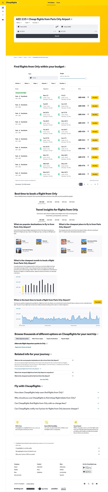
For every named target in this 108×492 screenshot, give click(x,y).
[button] (3, 2)
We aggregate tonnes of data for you (26, 451)
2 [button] (84, 184)
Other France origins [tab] (37, 338)
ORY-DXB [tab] (41, 202)
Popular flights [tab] (65, 338)
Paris (30, 57)
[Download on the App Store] (87, 471)
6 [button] (95, 184)
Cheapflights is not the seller (24, 448)
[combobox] (19, 22)
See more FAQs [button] (44, 379)
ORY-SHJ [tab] (64, 202)
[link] (84, 484)
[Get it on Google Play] (87, 467)
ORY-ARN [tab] (49, 202)
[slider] (86, 78)
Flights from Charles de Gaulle (23, 347)
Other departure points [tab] (22, 338)
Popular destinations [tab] (52, 338)
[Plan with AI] (3, 15)
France (25, 57)
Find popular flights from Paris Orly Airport (27, 369)
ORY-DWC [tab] (72, 202)
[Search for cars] (3, 11)
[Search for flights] (3, 7)
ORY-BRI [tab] (57, 202)
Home (15, 57)
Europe (20, 57)
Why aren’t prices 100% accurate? (25, 454)
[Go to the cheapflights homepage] (12, 2)
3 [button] (87, 184)
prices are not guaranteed (48, 443)
